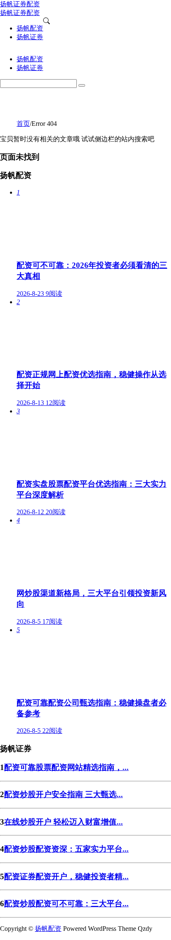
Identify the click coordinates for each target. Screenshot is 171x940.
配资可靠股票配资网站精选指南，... (66, 767)
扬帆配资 (48, 928)
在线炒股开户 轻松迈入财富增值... (63, 822)
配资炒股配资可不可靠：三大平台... (66, 903)
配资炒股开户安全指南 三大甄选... (63, 794)
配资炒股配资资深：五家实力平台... (66, 849)
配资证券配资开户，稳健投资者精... (66, 876)
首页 (23, 123)
